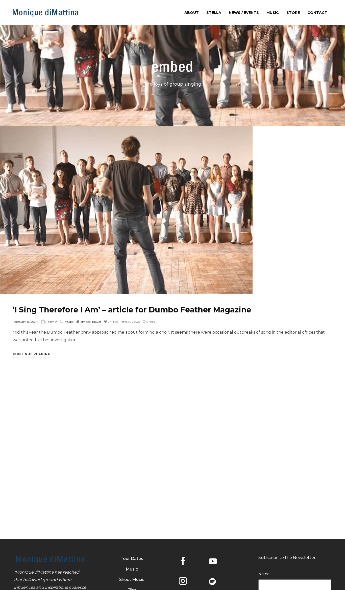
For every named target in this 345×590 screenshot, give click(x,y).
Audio (69, 322)
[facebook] (187, 562)
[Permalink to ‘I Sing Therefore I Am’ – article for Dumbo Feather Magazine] (126, 210)
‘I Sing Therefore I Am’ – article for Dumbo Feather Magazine (132, 309)
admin (52, 322)
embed (86, 322)
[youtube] (213, 565)
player (96, 322)
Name (263, 574)
